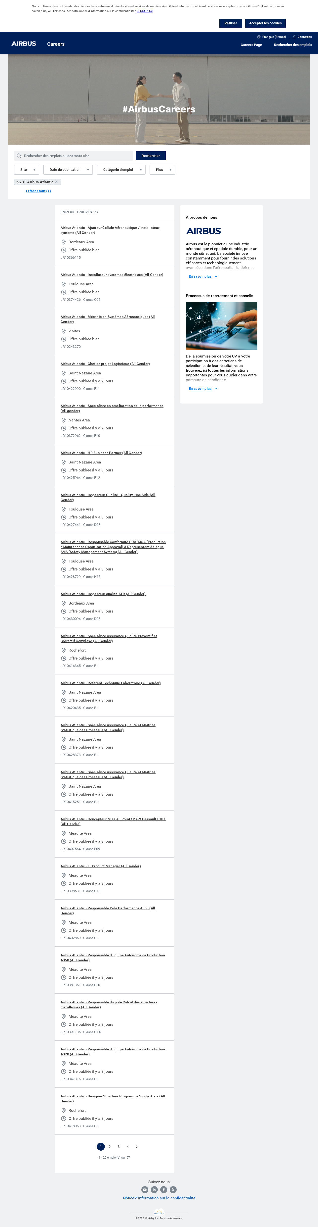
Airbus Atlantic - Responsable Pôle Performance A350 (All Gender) (108, 910)
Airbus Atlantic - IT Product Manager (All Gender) (101, 866)
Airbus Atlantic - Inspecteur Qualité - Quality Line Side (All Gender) (108, 497)
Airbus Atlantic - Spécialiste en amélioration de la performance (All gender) (112, 408)
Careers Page (251, 45)
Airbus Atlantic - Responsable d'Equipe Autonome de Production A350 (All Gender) (113, 957)
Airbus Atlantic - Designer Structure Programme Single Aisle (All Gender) (113, 1098)
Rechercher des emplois (293, 45)
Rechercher (151, 156)
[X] (173, 1189)
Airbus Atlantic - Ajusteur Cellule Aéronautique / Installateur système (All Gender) (110, 230)
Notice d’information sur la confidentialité (159, 1198)
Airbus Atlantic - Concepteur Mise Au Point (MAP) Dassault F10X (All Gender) (113, 821)
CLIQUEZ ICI (145, 11)
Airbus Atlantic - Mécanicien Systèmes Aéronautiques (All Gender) (108, 319)
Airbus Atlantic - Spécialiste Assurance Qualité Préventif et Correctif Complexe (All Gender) (109, 638)
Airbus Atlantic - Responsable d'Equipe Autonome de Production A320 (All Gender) (113, 1051)
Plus (159, 170)
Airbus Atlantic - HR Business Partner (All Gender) (101, 453)
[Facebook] (163, 1189)
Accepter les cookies (265, 23)
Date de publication (65, 170)
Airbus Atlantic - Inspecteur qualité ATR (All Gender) (103, 594)
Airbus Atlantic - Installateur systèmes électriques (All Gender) (112, 275)
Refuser (231, 23)
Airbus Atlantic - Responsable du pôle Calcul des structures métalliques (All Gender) (109, 1004)
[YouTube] (144, 1189)
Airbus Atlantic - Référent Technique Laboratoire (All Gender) (111, 683)
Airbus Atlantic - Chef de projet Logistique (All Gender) (105, 364)
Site (23, 170)
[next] (137, 1147)
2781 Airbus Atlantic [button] (35, 182)
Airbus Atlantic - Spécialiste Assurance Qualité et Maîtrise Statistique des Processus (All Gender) (108, 727)
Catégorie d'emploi (118, 170)
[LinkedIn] (154, 1189)
